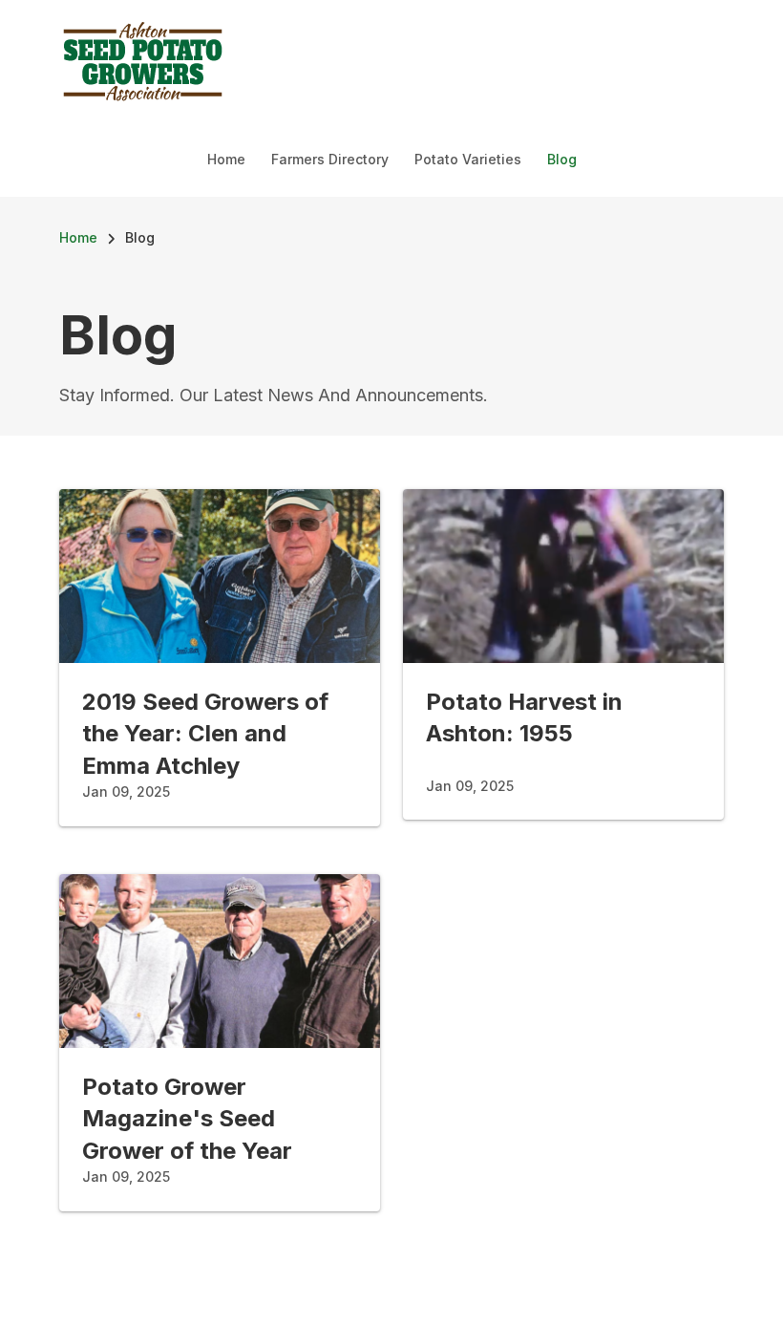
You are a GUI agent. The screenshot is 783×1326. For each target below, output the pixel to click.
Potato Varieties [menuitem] (467, 159)
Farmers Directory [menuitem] (330, 159)
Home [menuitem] (226, 159)
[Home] (142, 59)
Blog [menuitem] (562, 159)
